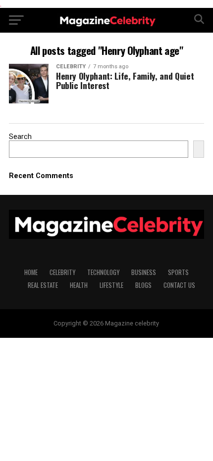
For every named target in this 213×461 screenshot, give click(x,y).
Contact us (179, 285)
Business (143, 272)
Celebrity (62, 272)
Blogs (143, 285)
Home (31, 272)
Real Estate (43, 285)
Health (79, 285)
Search (20, 137)
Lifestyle (111, 285)
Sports (178, 272)
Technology (103, 272)
